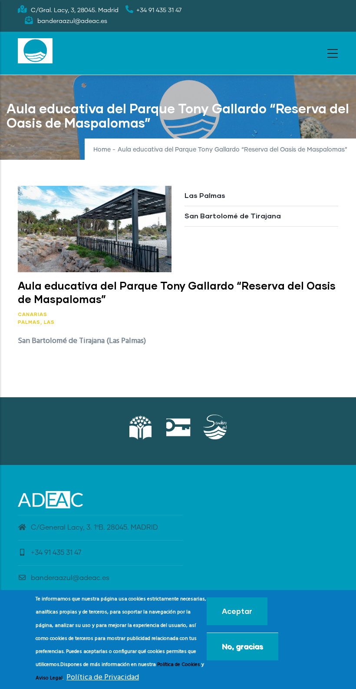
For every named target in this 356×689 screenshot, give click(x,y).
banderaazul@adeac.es (70, 577)
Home (102, 150)
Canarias (32, 314)
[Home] (35, 51)
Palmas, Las (36, 322)
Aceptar (237, 611)
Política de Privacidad (102, 677)
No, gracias (242, 646)
